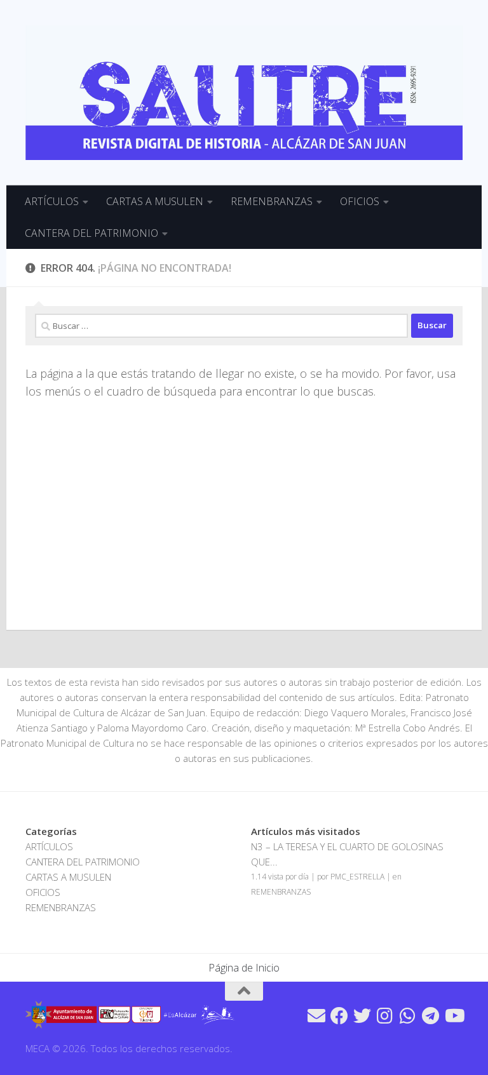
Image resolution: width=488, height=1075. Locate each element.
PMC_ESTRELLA (357, 876)
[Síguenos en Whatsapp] (408, 1016)
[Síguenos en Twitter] (362, 1016)
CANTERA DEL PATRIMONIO (91, 233)
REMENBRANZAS (272, 201)
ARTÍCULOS (52, 201)
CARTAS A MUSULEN (154, 201)
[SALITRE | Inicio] (244, 92)
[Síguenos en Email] (316, 1016)
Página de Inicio (244, 968)
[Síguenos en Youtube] (454, 1016)
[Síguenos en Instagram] (385, 1016)
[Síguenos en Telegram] (431, 1016)
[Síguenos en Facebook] (339, 1016)
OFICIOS (359, 201)
